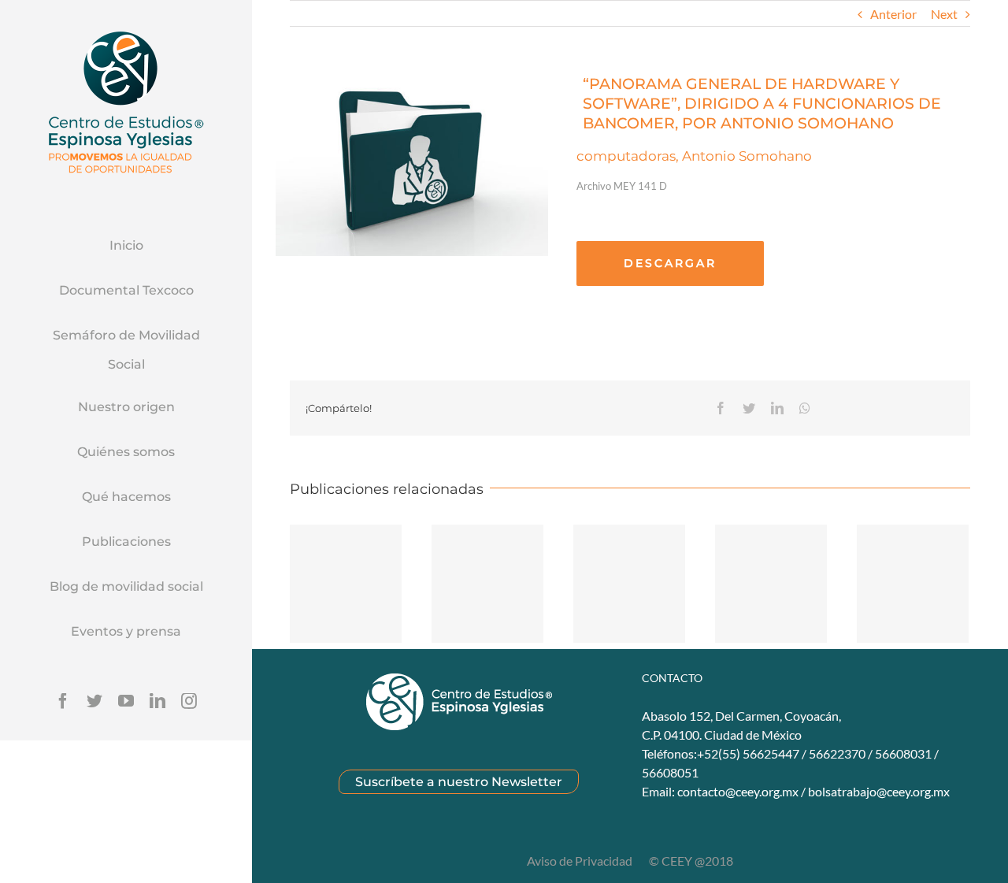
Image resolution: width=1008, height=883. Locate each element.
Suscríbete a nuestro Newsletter (458, 781)
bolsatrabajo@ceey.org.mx (879, 791)
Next (944, 13)
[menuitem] (126, 246)
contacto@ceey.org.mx (738, 791)
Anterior (893, 13)
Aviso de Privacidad (581, 860)
